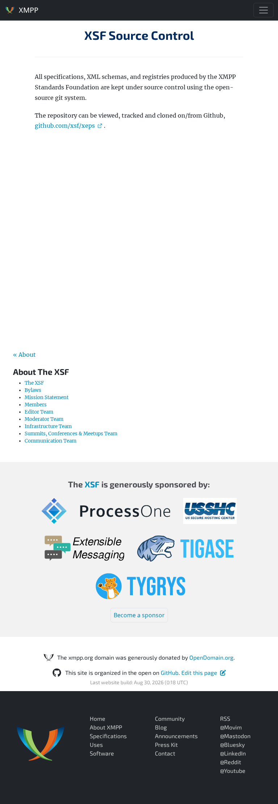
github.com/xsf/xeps (65, 125)
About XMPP (106, 727)
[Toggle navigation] (263, 10)
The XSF (34, 383)
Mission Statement (46, 397)
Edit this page (199, 672)
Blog (161, 727)
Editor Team (39, 412)
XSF (92, 484)
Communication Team (50, 441)
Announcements (176, 735)
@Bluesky (232, 744)
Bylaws (33, 390)
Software (102, 753)
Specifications (108, 735)
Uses (96, 744)
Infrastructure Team (48, 426)
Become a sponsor (139, 615)
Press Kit (166, 744)
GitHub (169, 672)
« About (24, 354)
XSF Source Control (139, 35)
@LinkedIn (233, 753)
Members (36, 405)
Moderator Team (44, 419)
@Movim (231, 727)
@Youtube (232, 770)
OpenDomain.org (211, 657)
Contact (165, 753)
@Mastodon (235, 735)
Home (97, 718)
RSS (225, 718)
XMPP (27, 10)
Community (170, 718)
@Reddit (230, 761)
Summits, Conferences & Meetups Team (71, 434)
